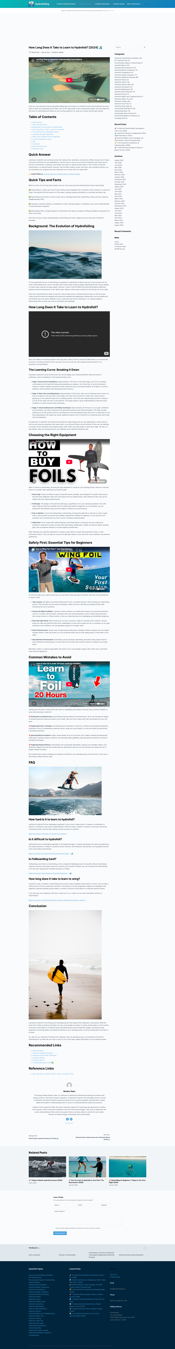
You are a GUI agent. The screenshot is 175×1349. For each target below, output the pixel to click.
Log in (117, 242)
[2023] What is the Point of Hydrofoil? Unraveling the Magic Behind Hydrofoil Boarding (101, 1255)
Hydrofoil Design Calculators (125, 75)
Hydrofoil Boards (50, 174)
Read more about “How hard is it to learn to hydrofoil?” (48, 834)
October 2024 (119, 203)
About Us (113, 1274)
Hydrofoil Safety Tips (122, 99)
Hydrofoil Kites (62, 174)
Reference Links (37, 149)
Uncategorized (120, 118)
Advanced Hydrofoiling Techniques (44, 1055)
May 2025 (118, 194)
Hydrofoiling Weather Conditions (126, 116)
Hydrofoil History (119, 4)
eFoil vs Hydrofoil (34, 1255)
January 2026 (119, 177)
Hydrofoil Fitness (120, 80)
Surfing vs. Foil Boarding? (67, 1255)
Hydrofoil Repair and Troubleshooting (128, 96)
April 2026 (118, 170)
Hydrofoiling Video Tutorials (124, 113)
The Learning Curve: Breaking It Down (45, 132)
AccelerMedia (75, 1346)
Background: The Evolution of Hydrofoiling (47, 127)
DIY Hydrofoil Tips (121, 60)
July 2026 (118, 162)
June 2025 (118, 191)
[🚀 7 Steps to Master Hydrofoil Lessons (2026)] (47, 1166)
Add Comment (60, 1211)
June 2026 (118, 165)
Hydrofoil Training (85, 4)
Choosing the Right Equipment (42, 134)
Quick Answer (37, 122)
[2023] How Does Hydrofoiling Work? (131, 1255)
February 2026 (120, 174)
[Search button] (144, 47)
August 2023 (119, 223)
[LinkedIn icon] (67, 1119)
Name (57, 1205)
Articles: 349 (69, 1123)
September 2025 (120, 184)
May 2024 (118, 215)
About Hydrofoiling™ (133, 4)
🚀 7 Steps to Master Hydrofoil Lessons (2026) (45, 1180)
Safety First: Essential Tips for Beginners (46, 137)
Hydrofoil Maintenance (122, 89)
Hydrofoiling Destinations (123, 108)
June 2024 (118, 213)
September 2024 (120, 206)
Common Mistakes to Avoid (41, 139)
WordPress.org (120, 249)
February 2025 (120, 201)
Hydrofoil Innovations (102, 4)
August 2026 (119, 160)
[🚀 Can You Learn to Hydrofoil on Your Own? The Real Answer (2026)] (87, 1166)
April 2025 (118, 196)
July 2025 (118, 189)
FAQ (33, 141)
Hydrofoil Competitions (123, 72)
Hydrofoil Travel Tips (122, 104)
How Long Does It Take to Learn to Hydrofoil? (48, 129)
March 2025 (119, 199)
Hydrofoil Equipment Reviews (66, 4)
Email (80, 1205)
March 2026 (119, 172)
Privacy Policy (115, 1277)
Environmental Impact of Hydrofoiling (128, 63)
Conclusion (36, 144)
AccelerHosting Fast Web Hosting (47, 1346)
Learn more (111, 10)
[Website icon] (71, 1119)
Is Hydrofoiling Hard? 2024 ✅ (42, 1063)
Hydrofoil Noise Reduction (124, 92)
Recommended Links (39, 146)
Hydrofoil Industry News (123, 84)
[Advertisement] (87, 26)
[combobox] (129, 47)
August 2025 (119, 187)
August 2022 (119, 225)
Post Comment (60, 1233)
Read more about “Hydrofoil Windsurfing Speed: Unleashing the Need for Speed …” (57, 900)
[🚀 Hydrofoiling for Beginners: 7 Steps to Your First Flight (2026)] (127, 1166)
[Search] (145, 4)
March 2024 (119, 220)
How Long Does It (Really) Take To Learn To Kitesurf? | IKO (52, 1074)
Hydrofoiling (42, 4)
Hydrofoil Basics (38, 1051)
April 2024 (118, 218)
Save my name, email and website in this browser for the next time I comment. (78, 1228)
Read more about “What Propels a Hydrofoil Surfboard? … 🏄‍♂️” (50, 873)
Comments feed (120, 246)
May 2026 (118, 167)
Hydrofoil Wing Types (122, 106)
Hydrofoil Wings (74, 174)
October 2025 (119, 182)
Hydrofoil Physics (121, 94)
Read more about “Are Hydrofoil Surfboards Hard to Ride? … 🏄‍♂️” (51, 853)
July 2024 (118, 211)
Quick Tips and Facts (39, 125)
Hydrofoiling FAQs (121, 111)
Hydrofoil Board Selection (123, 68)
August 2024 (119, 208)
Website (104, 1205)
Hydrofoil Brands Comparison (125, 70)
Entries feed (119, 244)
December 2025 (120, 179)
